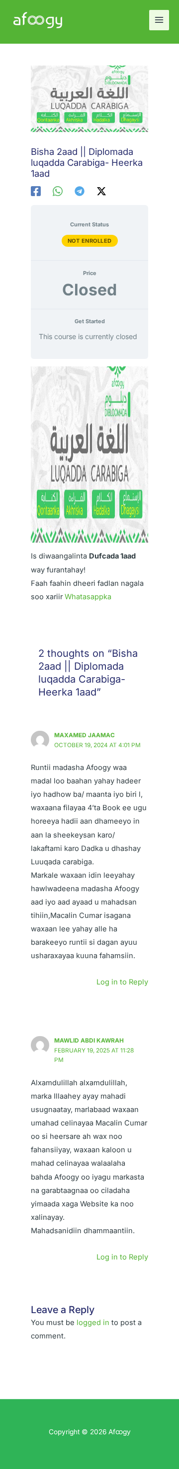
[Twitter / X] (101, 191)
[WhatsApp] (58, 191)
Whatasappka (88, 596)
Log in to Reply (122, 982)
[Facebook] (36, 191)
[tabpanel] (89, 485)
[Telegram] (80, 191)
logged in (93, 1322)
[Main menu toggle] (159, 20)
